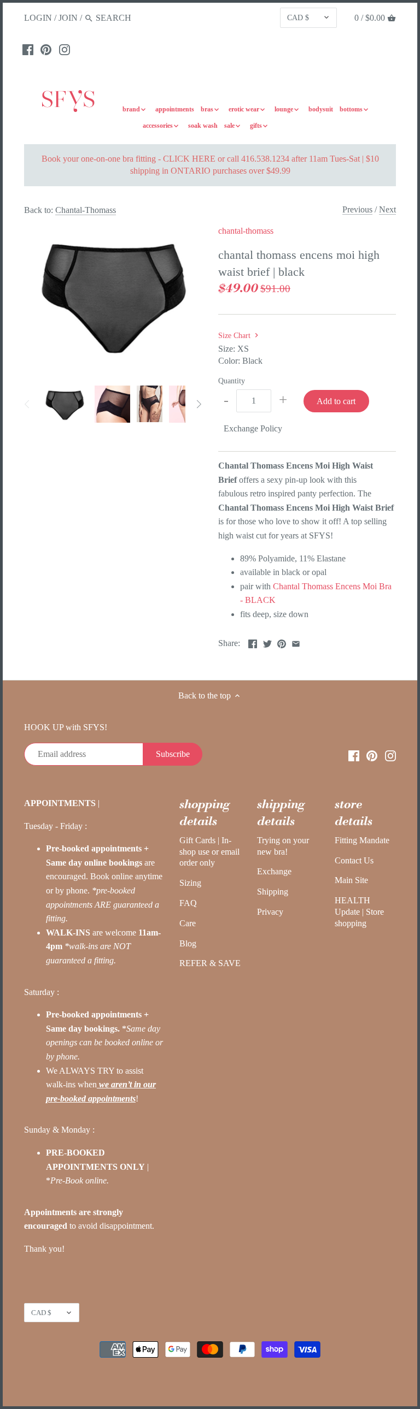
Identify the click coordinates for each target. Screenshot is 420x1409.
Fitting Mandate (362, 840)
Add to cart (336, 401)
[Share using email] (295, 642)
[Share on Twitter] (267, 642)
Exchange (274, 871)
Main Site (351, 880)
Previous (357, 209)
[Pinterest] (45, 49)
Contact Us (354, 860)
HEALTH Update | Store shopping (359, 912)
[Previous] (27, 404)
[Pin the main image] (281, 642)
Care (187, 923)
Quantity (231, 380)
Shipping (272, 891)
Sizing (190, 882)
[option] (64, 404)
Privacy (270, 911)
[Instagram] (64, 49)
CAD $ (298, 17)
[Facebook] (27, 49)
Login (38, 17)
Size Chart (235, 335)
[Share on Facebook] (252, 642)
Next (387, 209)
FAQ (188, 903)
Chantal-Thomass (85, 210)
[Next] (198, 404)
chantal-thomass (245, 230)
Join (68, 17)
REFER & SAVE (210, 963)
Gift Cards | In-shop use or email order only (209, 852)
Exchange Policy (253, 428)
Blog (187, 943)
